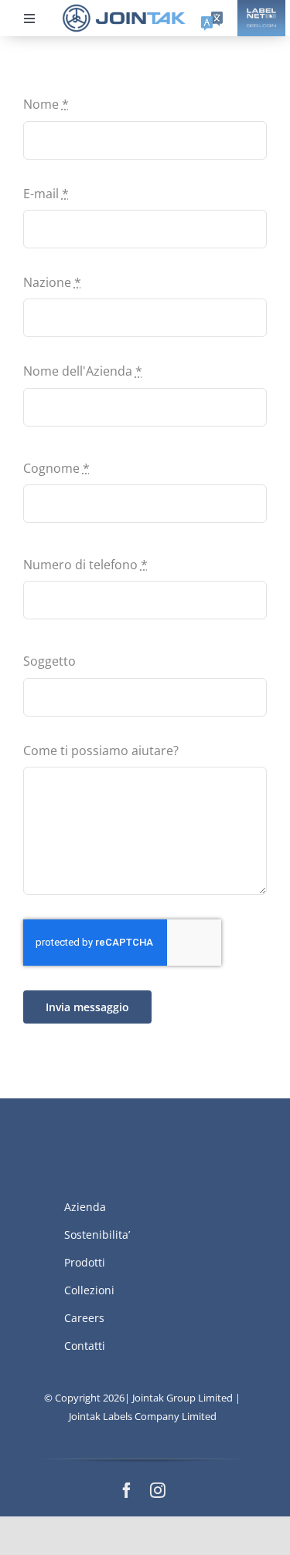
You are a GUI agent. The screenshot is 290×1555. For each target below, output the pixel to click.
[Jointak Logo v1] (124, 9)
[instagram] (157, 1490)
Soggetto (49, 661)
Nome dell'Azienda (82, 371)
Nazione (52, 282)
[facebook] (127, 1490)
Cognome (56, 468)
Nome (46, 104)
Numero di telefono (85, 564)
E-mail (46, 193)
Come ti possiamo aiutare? (101, 750)
